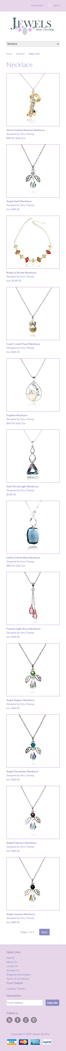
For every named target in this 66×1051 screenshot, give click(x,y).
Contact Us (12, 970)
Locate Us (12, 966)
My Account (37, 5)
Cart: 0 (56, 5)
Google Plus (26, 1020)
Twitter (9, 1020)
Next (44, 932)
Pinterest (34, 1020)
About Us (11, 961)
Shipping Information (18, 974)
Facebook (17, 1020)
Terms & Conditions (17, 978)
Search (10, 957)
